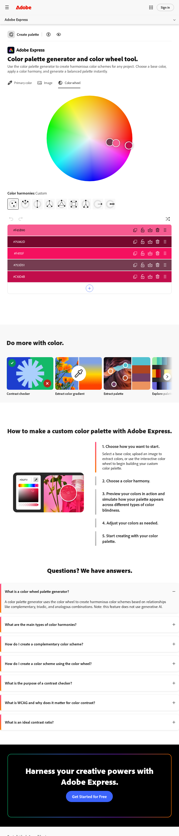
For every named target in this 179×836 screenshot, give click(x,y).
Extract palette (113, 394)
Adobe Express (16, 19)
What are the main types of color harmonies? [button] (40, 624)
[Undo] (11, 219)
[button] (151, 7)
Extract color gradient (69, 394)
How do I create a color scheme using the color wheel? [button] (48, 663)
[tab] (19, 82)
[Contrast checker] (48, 34)
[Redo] (20, 219)
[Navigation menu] (7, 7)
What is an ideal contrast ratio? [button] (29, 722)
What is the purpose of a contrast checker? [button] (38, 683)
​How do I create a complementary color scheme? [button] (44, 644)
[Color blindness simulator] (58, 34)
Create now (30, 373)
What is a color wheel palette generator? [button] (37, 591)
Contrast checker (18, 394)
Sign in (165, 7)
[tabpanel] (89, 151)
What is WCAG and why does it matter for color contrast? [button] (50, 702)
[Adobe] (23, 7)
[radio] (13, 204)
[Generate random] (168, 219)
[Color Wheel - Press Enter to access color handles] (89, 138)
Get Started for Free (89, 796)
